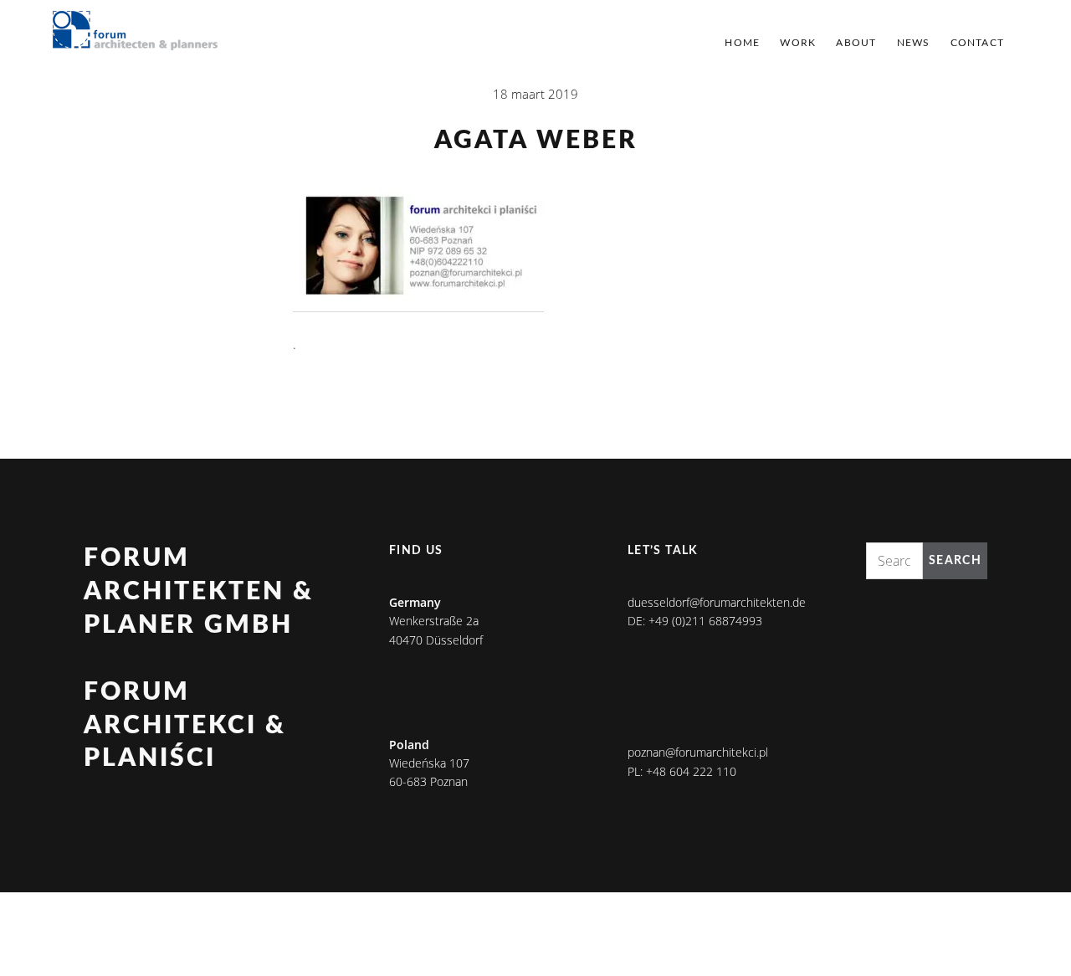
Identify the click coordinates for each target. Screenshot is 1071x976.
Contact (977, 43)
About (856, 43)
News (913, 43)
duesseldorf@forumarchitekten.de (717, 602)
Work (798, 43)
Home (742, 43)
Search (955, 561)
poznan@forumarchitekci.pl (698, 752)
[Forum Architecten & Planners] (135, 32)
